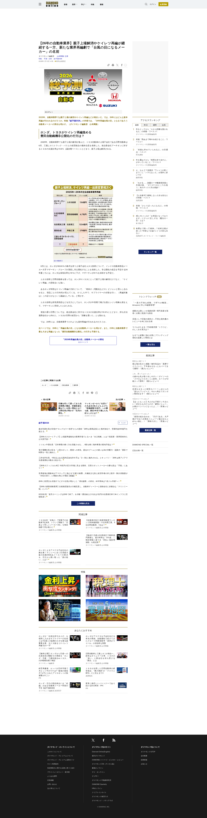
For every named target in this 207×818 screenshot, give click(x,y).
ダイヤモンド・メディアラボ (102, 800)
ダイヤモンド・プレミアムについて (60, 756)
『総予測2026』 (75, 120)
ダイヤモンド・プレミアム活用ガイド (60, 760)
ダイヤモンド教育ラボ (100, 796)
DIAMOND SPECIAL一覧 (142, 444)
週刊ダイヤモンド (98, 756)
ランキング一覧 (150, 252)
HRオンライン (97, 788)
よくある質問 (52, 776)
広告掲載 (50, 780)
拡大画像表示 (58, 261)
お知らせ (144, 764)
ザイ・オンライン (98, 772)
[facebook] (103, 740)
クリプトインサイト (99, 792)
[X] (93, 740)
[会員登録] (163, 4)
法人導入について (53, 788)
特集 (92, 4)
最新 (137, 125)
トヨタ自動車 (53, 385)
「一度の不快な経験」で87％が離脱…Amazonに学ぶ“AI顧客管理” (150, 303)
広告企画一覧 (137, 450)
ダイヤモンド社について (150, 747)
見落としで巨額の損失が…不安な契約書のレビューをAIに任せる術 (150, 320)
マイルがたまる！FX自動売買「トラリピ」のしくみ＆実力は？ (150, 328)
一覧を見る (150, 344)
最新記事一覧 (150, 430)
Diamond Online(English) (101, 751)
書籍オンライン (97, 768)
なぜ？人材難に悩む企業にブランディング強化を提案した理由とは (150, 336)
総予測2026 (58, 58)
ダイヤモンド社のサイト (101, 747)
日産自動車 (65, 385)
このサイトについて (54, 751)
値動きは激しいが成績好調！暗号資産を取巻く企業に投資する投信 (150, 311)
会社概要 (144, 756)
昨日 (146, 125)
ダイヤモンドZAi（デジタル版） (103, 764)
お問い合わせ (52, 784)
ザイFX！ (95, 776)
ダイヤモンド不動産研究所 (101, 780)
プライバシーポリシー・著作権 (58, 772)
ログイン (153, 4)
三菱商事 (75, 385)
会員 (164, 125)
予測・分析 (48, 58)
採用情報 (144, 760)
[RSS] (114, 740)
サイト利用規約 (52, 764)
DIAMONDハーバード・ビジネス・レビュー (108, 760)
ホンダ (44, 385)
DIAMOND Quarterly (99, 784)
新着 (65, 4)
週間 (155, 125)
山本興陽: (62, 56)
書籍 (101, 4)
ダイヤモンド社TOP (148, 751)
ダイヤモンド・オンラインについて (61, 747)
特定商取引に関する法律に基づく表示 (60, 768)
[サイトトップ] (52, 4)
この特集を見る (83, 503)
